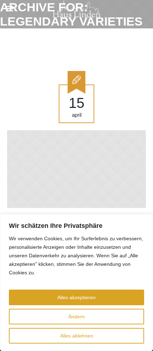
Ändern (76, 316)
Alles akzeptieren (76, 297)
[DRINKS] (76, 169)
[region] (76, 282)
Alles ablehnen (76, 336)
